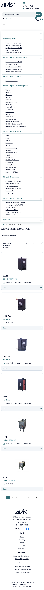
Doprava (22, 545)
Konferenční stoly (11, 119)
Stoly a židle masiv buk (11, 177)
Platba (22, 542)
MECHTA (7, 316)
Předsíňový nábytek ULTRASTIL (16, 202)
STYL (5, 396)
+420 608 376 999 (32, 8)
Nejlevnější (6, 245)
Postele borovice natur (13, 45)
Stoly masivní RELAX (12, 184)
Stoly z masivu (10, 193)
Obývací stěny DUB (12, 153)
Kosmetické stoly (11, 102)
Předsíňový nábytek (12, 121)
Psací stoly (9, 100)
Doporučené (7, 243)
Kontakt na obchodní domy (22, 556)
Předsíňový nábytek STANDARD (16, 126)
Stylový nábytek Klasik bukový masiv (15, 86)
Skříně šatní (9, 117)
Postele (8, 114)
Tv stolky (8, 140)
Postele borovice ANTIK (13, 67)
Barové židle (10, 191)
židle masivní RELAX (12, 186)
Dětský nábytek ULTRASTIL (14, 212)
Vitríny (8, 90)
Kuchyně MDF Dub (12, 172)
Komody (8, 92)
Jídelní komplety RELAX (13, 181)
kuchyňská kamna (11, 81)
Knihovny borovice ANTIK (14, 69)
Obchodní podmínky (22, 559)
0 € (39, 19)
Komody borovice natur (14, 43)
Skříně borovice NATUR (13, 53)
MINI (5, 437)
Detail (5, 288)
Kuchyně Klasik (10, 170)
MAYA (5, 276)
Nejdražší (6, 247)
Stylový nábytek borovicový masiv (15, 58)
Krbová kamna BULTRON (12, 76)
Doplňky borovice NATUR (14, 48)
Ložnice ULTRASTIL (12, 210)
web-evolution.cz (26, 584)
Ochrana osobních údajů (22, 572)
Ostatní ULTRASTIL (12, 215)
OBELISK (6, 356)
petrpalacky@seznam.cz (32, 6)
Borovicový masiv (9, 39)
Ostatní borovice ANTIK (13, 72)
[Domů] (3, 224)
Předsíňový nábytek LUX (14, 124)
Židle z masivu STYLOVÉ (13, 188)
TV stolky (9, 95)
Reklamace (22, 548)
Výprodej (6, 220)
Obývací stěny (10, 112)
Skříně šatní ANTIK (11, 64)
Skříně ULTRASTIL (11, 207)
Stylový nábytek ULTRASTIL (13, 198)
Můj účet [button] (8, 19)
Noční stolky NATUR (12, 50)
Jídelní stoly (10, 109)
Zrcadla (8, 97)
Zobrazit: (28, 244)
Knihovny (9, 104)
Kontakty (22, 540)
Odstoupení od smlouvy (22, 567)
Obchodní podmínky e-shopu (22, 569)
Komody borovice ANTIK (14, 62)
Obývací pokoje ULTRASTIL (14, 205)
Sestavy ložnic (10, 107)
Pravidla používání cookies (22, 586)
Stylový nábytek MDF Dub (12, 131)
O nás (22, 537)
